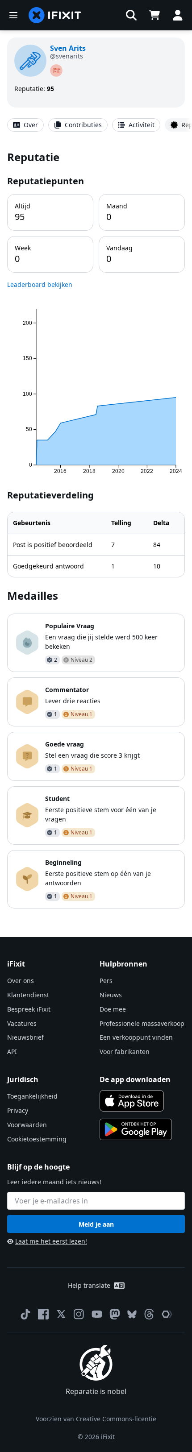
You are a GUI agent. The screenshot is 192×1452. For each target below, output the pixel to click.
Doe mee (113, 1009)
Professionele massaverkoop (142, 1023)
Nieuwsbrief (25, 1037)
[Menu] (13, 15)
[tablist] (96, 125)
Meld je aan (96, 1224)
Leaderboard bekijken (39, 284)
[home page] (55, 15)
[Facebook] (43, 1314)
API (12, 1051)
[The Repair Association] (167, 1314)
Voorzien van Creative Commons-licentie (96, 1419)
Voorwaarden (27, 1124)
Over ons (20, 980)
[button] (131, 15)
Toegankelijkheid (32, 1096)
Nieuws (111, 995)
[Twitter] (61, 1314)
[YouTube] (97, 1314)
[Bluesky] (132, 1314)
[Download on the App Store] (132, 1101)
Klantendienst (28, 995)
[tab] (25, 125)
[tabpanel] (96, 528)
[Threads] (149, 1314)
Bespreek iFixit (28, 1009)
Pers (106, 980)
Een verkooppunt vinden (136, 1037)
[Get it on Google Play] (136, 1129)
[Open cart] (154, 15)
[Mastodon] (114, 1314)
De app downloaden (135, 1079)
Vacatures (22, 1023)
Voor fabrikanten (125, 1051)
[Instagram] (79, 1314)
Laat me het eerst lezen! (51, 1241)
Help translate (89, 1285)
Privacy (17, 1110)
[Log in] (178, 15)
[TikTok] (25, 1314)
